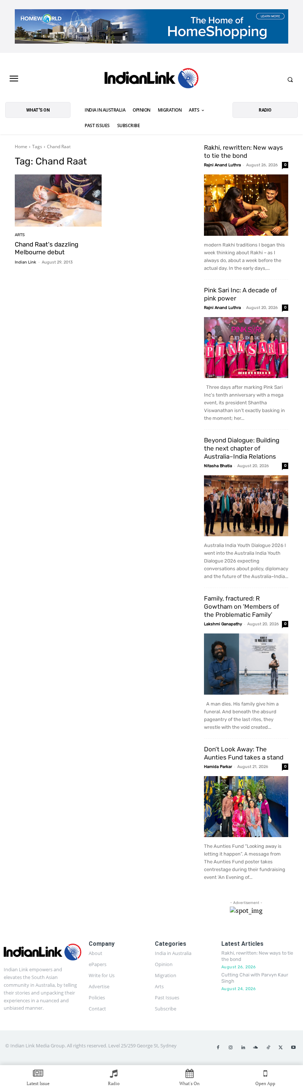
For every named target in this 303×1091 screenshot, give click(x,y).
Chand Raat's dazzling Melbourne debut (46, 248)
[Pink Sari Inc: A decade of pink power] (246, 347)
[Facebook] (218, 1047)
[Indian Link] (151, 79)
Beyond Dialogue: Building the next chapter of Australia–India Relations (241, 448)
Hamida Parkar (218, 766)
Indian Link (25, 262)
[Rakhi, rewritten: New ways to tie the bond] (246, 204)
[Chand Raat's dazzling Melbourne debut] (58, 200)
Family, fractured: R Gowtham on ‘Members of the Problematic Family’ (241, 606)
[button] (290, 79)
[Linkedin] (243, 1047)
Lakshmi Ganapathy (223, 624)
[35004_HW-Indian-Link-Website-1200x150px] (151, 26)
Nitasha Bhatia (218, 465)
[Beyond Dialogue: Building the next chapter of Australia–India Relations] (246, 505)
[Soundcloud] (255, 1047)
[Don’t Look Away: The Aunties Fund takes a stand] (246, 806)
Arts (20, 235)
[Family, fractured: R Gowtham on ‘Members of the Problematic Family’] (246, 663)
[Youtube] (293, 1047)
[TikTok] (268, 1047)
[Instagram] (230, 1047)
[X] (280, 1047)
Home (21, 146)
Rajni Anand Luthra (222, 165)
